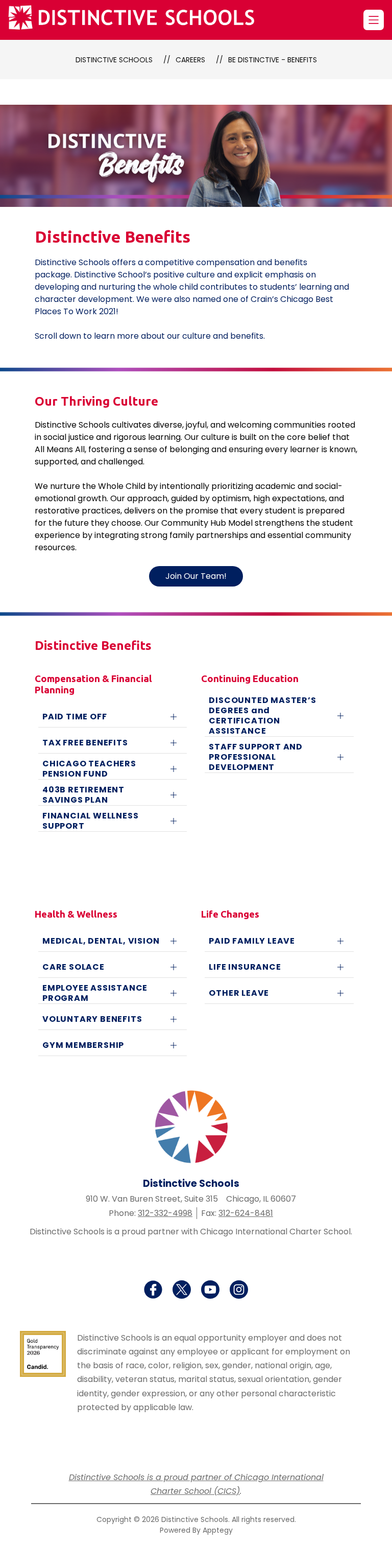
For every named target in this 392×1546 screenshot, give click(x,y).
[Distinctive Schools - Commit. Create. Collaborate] (137, 20)
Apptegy (218, 1530)
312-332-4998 (165, 1213)
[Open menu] (373, 20)
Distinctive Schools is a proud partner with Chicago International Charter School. (191, 1231)
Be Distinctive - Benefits (272, 60)
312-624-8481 (245, 1213)
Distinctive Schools (114, 60)
